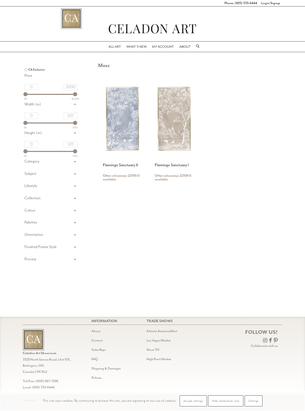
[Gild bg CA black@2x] (33, 339)
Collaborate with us (264, 346)
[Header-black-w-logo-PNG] (152, 29)
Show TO (152, 350)
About (96, 331)
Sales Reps (99, 350)
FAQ (95, 359)
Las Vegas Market (158, 340)
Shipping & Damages (106, 368)
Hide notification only (226, 401)
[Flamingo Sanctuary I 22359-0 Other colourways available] (174, 119)
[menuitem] (115, 47)
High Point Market (158, 359)
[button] (50, 174)
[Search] (196, 47)
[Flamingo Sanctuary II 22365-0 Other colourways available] (122, 119)
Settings (253, 401)
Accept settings (193, 401)
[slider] (25, 94)
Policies (97, 378)
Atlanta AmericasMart (161, 331)
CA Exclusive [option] (36, 69)
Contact (97, 340)
